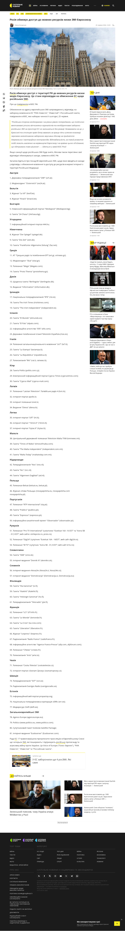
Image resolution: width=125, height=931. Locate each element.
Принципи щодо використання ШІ (17, 889)
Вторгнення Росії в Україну (34, 13)
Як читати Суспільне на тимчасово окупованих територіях (20, 904)
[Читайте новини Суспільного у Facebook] (44, 876)
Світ (38, 858)
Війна (35, 5)
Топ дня (60, 851)
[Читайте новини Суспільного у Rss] (39, 876)
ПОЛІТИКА (63, 13)
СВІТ (57, 13)
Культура (80, 862)
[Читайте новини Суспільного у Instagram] (55, 876)
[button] (4, 94)
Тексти (66, 5)
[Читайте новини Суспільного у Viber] (66, 876)
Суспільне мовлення (18, 882)
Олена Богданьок (20, 25)
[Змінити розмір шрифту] (113, 25)
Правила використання (19, 885)
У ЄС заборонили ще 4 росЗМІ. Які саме (51, 761)
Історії (79, 858)
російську (60, 742)
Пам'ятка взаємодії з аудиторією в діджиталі (20, 922)
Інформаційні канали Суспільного (18, 898)
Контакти (14, 878)
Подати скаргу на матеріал (21, 909)
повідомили (22, 104)
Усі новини (44, 5)
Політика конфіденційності (21, 893)
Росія (13, 93)
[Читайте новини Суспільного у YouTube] (61, 876)
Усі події (40, 851)
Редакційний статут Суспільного (18, 917)
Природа (40, 862)
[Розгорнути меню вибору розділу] (30, 5)
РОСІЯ (12, 13)
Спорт (59, 862)
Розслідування (77, 5)
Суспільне (63, 886)
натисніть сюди (64, 888)
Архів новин (15, 875)
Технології (101, 858)
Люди (59, 858)
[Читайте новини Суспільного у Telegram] (72, 876)
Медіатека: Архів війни (19, 865)
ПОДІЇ (51, 13)
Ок (117, 923)
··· (95, 5)
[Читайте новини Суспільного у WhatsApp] (77, 876)
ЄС (17, 13)
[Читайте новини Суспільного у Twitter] (50, 876)
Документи (14, 912)
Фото (87, 5)
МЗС (46, 13)
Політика (80, 855)
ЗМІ (22, 13)
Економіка (101, 855)
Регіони (53, 5)
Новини (100, 862)
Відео (60, 5)
